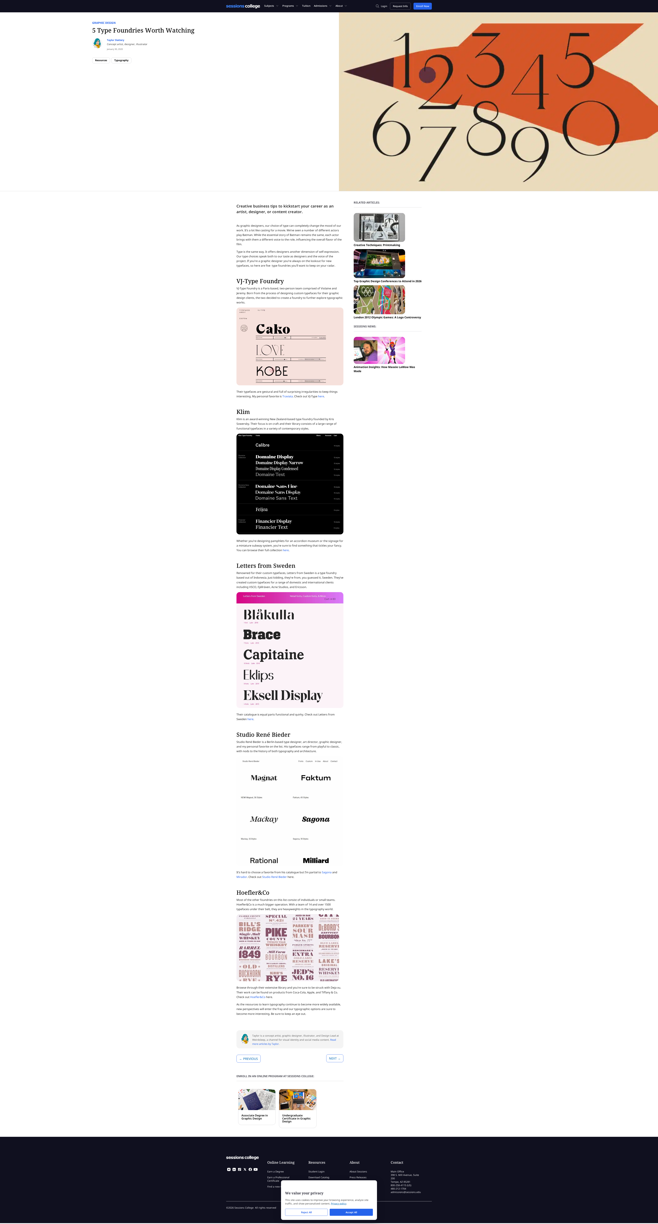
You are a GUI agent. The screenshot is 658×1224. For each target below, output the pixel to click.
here (321, 396)
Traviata (287, 396)
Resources (101, 60)
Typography (121, 60)
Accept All (351, 1212)
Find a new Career (277, 1186)
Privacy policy (338, 1203)
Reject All (306, 1212)
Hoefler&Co (257, 997)
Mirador (241, 877)
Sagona (327, 872)
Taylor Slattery (115, 40)
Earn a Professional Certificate (278, 1179)
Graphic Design (104, 23)
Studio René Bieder (274, 877)
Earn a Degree (275, 1171)
